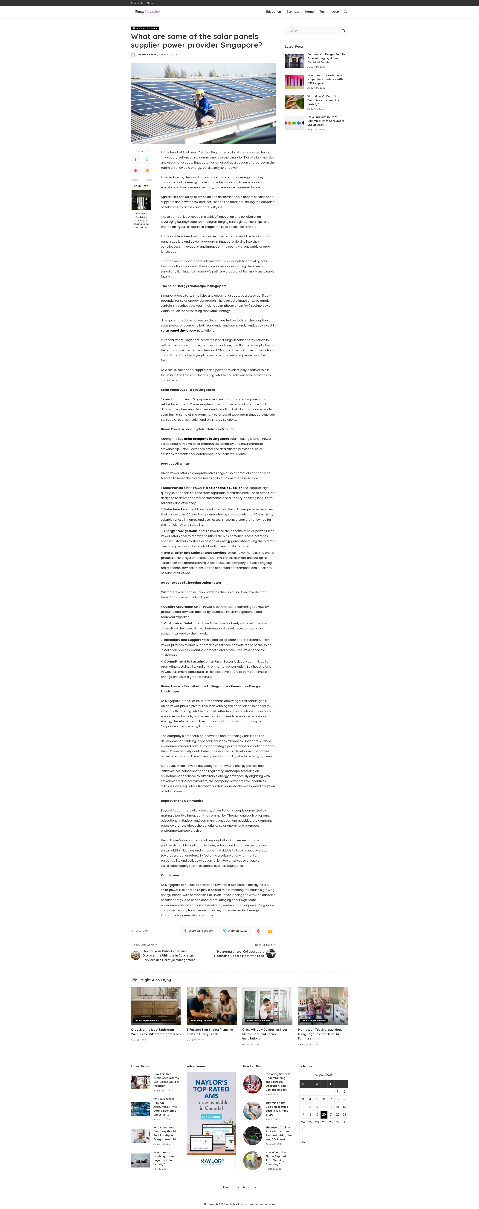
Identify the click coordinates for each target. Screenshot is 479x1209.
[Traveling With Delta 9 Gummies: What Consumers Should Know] (294, 123)
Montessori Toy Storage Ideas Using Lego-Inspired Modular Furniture (320, 1034)
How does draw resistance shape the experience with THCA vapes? (325, 79)
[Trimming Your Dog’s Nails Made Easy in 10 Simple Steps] (252, 1111)
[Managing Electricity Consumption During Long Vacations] (141, 200)
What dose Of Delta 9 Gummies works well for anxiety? (323, 100)
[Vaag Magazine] (147, 11)
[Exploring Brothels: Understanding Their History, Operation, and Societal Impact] (252, 1084)
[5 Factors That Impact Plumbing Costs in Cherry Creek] (212, 1006)
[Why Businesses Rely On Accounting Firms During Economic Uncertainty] (140, 1109)
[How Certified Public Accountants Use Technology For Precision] (140, 1082)
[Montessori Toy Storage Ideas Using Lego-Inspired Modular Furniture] (323, 1006)
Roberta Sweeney (147, 54)
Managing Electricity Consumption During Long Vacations (141, 220)
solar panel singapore (178, 330)
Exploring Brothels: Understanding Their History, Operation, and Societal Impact (278, 1081)
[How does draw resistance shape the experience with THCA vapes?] (294, 82)
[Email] (147, 170)
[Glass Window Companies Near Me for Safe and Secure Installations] (267, 1006)
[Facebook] (135, 159)
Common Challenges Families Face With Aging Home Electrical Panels (327, 58)
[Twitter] (147, 159)
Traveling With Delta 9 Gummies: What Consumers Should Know (325, 121)
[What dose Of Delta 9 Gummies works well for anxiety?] (294, 102)
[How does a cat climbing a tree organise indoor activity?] (140, 1160)
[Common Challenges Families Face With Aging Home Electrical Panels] (294, 61)
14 (330, 1107)
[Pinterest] (135, 170)
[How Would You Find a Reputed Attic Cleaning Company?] (252, 1160)
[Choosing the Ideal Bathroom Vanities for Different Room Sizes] (156, 1006)
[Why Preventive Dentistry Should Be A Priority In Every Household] (140, 1136)
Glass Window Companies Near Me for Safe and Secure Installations (264, 1034)
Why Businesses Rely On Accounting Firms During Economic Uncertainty (165, 1106)
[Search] (346, 11)
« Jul (302, 1142)
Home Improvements (145, 28)
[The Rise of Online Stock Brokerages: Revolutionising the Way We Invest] (252, 1135)
